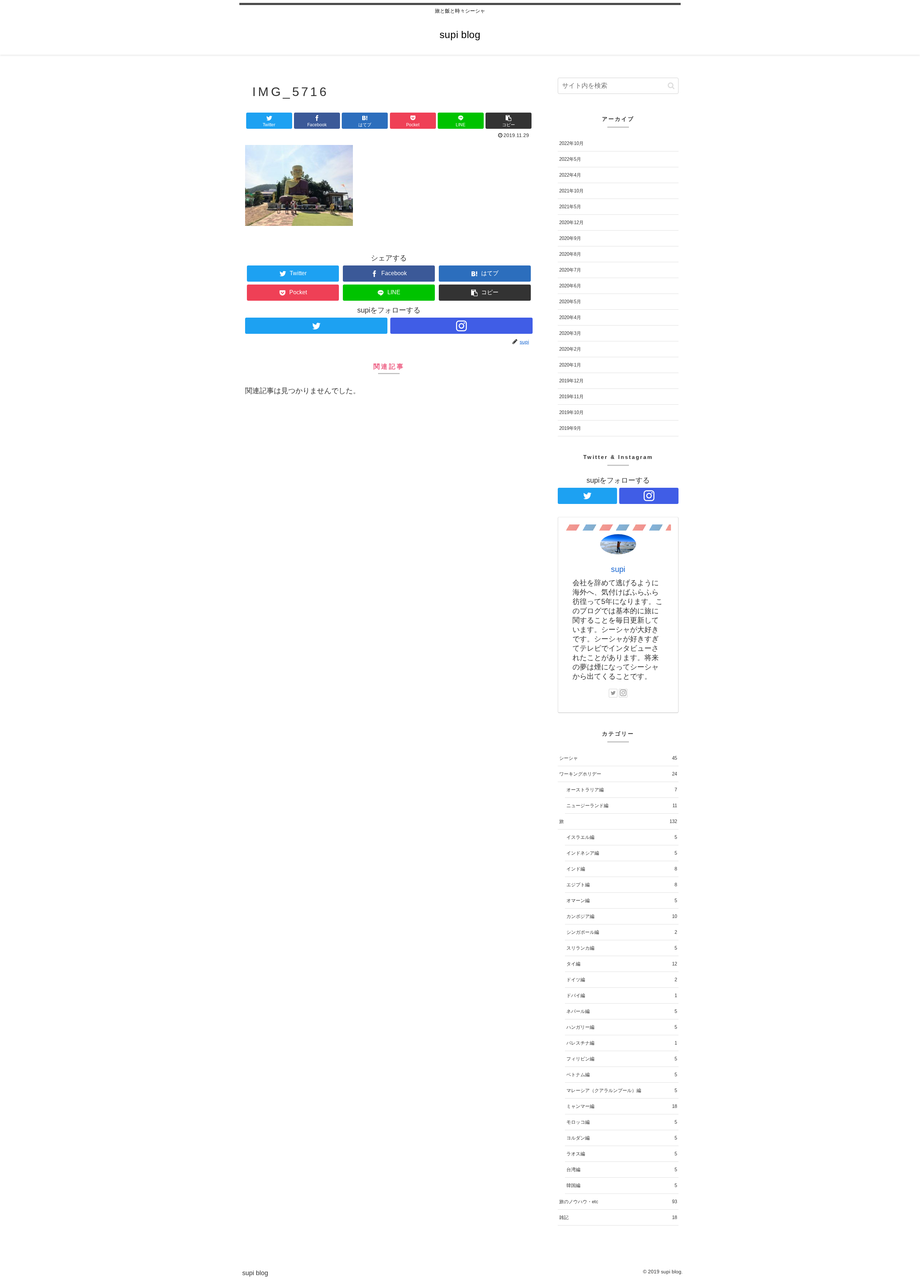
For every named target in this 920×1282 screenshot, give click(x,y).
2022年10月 (571, 143)
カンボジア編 (621, 916)
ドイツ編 (621, 979)
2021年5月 (570, 206)
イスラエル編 (621, 837)
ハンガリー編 (621, 1027)
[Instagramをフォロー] (461, 326)
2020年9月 (570, 238)
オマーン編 (621, 900)
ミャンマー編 (621, 1106)
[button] (509, 121)
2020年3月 (570, 333)
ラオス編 (621, 1153)
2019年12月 (571, 380)
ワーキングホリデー (618, 774)
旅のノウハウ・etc (618, 1201)
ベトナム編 (621, 1074)
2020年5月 (570, 301)
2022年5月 (570, 159)
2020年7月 (570, 270)
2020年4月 (570, 317)
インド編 (621, 869)
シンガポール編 (621, 932)
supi (618, 569)
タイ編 (621, 964)
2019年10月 (571, 412)
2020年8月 (570, 254)
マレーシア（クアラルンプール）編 (621, 1090)
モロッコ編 (621, 1122)
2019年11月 (571, 396)
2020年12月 (571, 222)
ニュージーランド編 (621, 805)
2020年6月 (570, 285)
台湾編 (621, 1169)
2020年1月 (570, 365)
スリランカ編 (621, 948)
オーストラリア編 (621, 789)
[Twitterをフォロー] (316, 326)
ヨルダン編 (621, 1138)
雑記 (618, 1217)
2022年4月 (570, 175)
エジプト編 (621, 884)
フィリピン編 (621, 1058)
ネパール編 (621, 1011)
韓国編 (621, 1185)
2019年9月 (570, 428)
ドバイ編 (621, 995)
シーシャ (618, 758)
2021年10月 (571, 191)
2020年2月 (570, 349)
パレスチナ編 (621, 1043)
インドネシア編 (621, 853)
